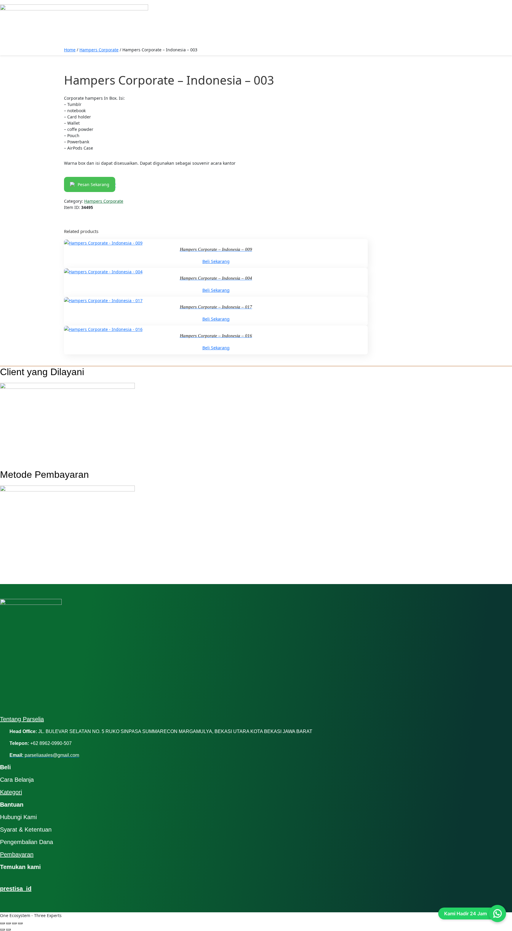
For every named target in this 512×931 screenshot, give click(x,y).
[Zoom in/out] (2, 923)
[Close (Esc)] (20, 923)
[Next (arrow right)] (8, 929)
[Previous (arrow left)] (2, 929)
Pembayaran (16, 854)
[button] (256, 2)
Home (70, 50)
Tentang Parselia (22, 719)
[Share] (14, 923)
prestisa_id (15, 888)
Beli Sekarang (216, 261)
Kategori (11, 792)
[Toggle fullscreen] (8, 923)
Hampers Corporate (99, 50)
